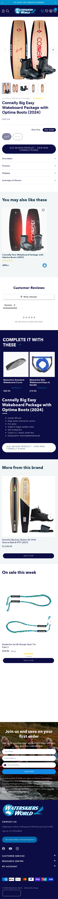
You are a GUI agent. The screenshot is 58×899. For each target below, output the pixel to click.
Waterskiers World (15, 888)
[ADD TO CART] (45, 265)
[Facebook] (3, 848)
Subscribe (29, 772)
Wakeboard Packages (21, 98)
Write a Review (30, 297)
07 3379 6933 (15, 831)
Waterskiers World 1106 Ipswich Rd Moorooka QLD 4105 (27, 826)
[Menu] (2, 10)
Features (6, 165)
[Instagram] (17, 848)
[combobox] (4, 765)
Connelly (6, 98)
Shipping (6, 173)
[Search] (7, 11)
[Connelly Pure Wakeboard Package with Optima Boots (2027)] (24, 229)
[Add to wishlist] (43, 210)
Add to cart (29, 556)
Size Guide (49, 129)
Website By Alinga (31, 888)
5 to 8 (7, 136)
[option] (29, 50)
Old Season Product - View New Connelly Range (29, 149)
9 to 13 (17, 136)
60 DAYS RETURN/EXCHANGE (29, 2)
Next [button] (53, 50)
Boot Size (43, 129)
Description (7, 158)
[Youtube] (10, 848)
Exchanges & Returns (11, 180)
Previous (2, 2)
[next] (51, 517)
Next (55, 2)
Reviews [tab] (8, 305)
